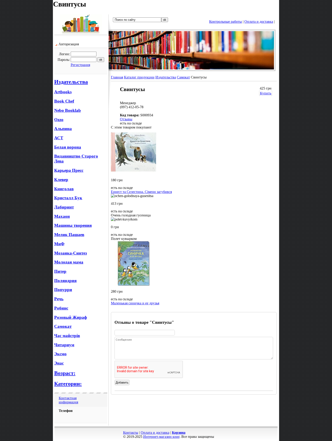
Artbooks (63, 92)
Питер (60, 271)
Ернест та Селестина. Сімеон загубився (141, 192)
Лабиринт (64, 207)
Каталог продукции (139, 77)
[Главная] (81, 33)
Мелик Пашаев (69, 234)
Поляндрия (65, 280)
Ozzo (58, 119)
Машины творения (73, 225)
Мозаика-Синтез (70, 253)
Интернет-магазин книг (161, 437)
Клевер (61, 179)
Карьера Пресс (68, 170)
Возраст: (64, 373)
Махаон (62, 216)
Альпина (63, 128)
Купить (265, 93)
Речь (58, 298)
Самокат (63, 326)
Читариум (64, 344)
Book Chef (64, 101)
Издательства (71, 82)
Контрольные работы (225, 21)
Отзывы (126, 119)
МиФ (59, 243)
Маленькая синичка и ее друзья (135, 303)
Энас (59, 363)
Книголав (64, 188)
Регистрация (80, 65)
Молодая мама (68, 262)
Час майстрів (67, 335)
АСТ (58, 138)
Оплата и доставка (258, 21)
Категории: (68, 384)
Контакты (130, 432)
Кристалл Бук (68, 197)
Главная (117, 77)
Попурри (63, 289)
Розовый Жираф (70, 317)
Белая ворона (67, 147)
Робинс (61, 308)
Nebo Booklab (67, 110)
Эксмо (60, 353)
